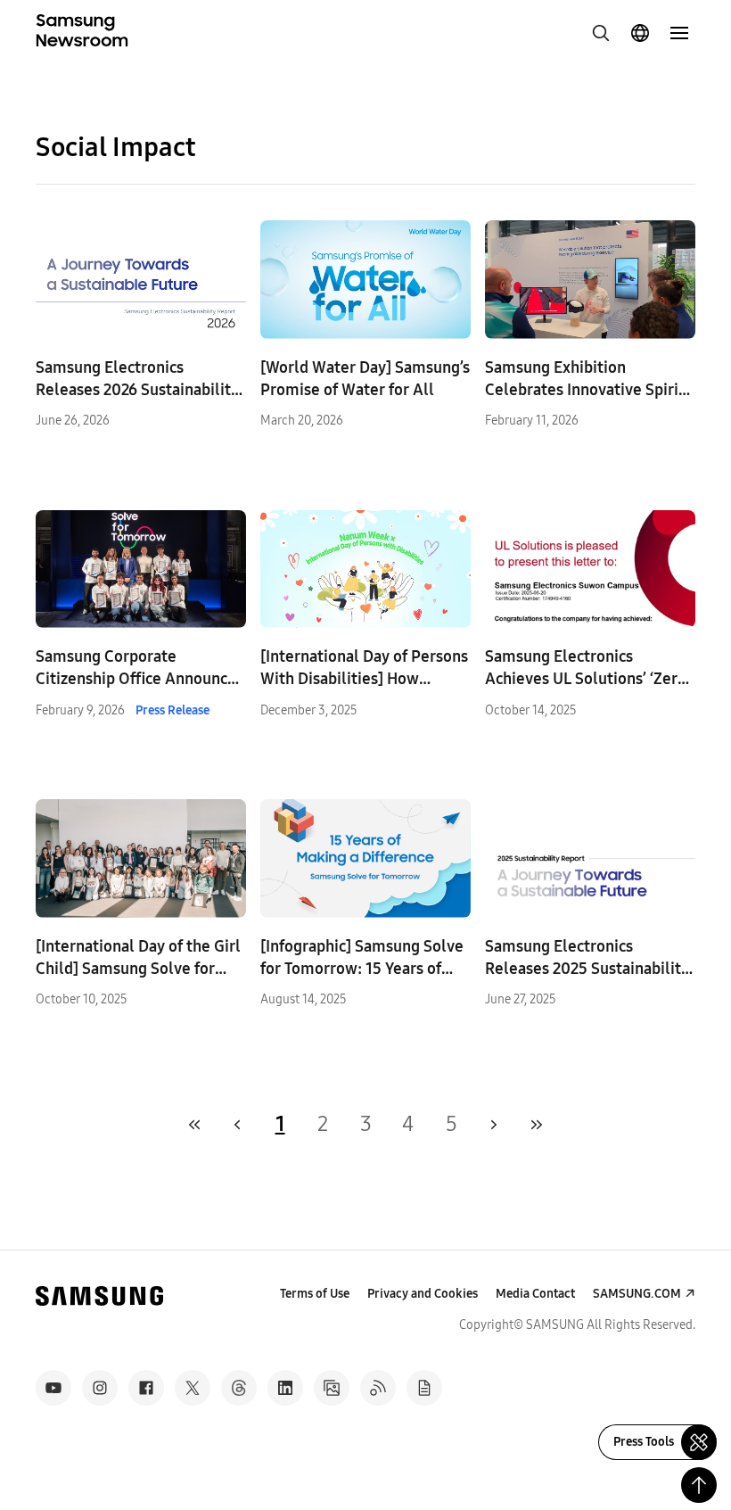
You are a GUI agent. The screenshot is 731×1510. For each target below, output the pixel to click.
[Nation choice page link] (640, 33)
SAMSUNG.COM (637, 1293)
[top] (699, 1485)
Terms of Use (314, 1293)
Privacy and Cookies (422, 1293)
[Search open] (601, 33)
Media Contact (535, 1293)
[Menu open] (679, 33)
